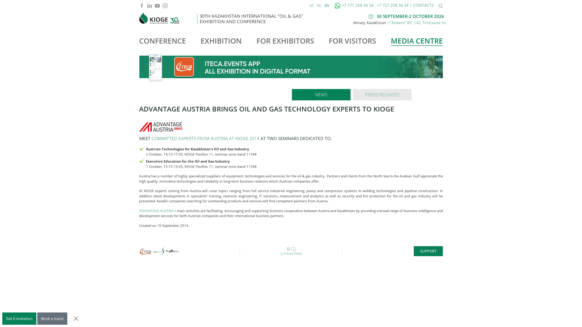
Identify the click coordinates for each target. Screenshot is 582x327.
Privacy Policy (292, 253)
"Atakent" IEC (401, 22)
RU (319, 5)
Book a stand (52, 318)
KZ (312, 5)
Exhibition (221, 41)
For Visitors (352, 41)
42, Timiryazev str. (431, 22)
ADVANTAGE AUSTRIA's (157, 210)
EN (327, 5)
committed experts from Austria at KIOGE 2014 (205, 138)
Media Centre (417, 41)
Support (428, 251)
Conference (162, 41)
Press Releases (382, 95)
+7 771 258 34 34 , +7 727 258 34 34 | (377, 5)
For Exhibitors (285, 41)
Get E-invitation (19, 318)
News (321, 95)
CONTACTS (423, 5)
